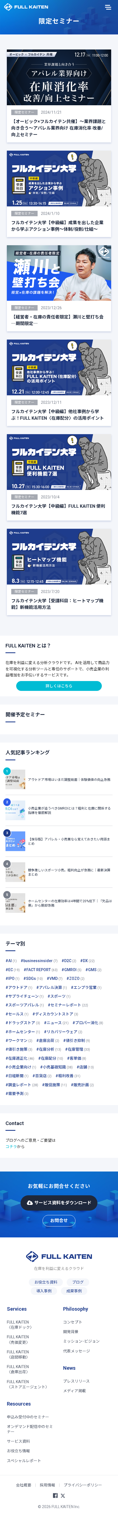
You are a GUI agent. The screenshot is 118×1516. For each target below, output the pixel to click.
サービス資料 (18, 1441)
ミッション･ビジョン (81, 1341)
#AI (11, 961)
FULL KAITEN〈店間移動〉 (18, 1354)
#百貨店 (42, 1076)
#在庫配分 (50, 1058)
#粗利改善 (67, 1076)
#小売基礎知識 (56, 1067)
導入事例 (44, 1291)
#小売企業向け (20, 1067)
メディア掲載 (74, 1391)
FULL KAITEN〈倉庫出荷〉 (18, 1369)
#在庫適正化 (19, 1058)
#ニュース (56, 1023)
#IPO (12, 978)
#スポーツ (59, 996)
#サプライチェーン (24, 996)
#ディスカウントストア (55, 1014)
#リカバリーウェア (63, 1032)
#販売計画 (82, 1085)
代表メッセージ (76, 1351)
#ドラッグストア (22, 1023)
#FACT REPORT (41, 970)
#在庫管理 (77, 1049)
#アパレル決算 (51, 987)
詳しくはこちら (59, 686)
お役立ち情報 (18, 1451)
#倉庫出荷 (47, 1040)
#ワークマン (18, 1040)
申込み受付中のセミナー (28, 1417)
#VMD (55, 978)
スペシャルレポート (24, 1461)
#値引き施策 (18, 1049)
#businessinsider (39, 961)
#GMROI (71, 970)
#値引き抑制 (76, 1040)
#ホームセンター (22, 1032)
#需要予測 (17, 1093)
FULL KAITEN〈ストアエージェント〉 (28, 1384)
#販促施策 (54, 1085)
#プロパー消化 (87, 1023)
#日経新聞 (17, 1076)
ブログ (78, 1282)
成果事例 (74, 1291)
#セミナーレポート (68, 1005)
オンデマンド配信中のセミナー (30, 1429)
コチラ (11, 1146)
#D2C (68, 961)
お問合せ (59, 1220)
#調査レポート (21, 1085)
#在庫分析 (48, 1049)
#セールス (17, 1014)
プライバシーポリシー (83, 1485)
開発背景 (70, 1332)
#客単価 (76, 1058)
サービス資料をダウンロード (62, 1202)
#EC (12, 970)
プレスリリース (76, 1381)
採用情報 (47, 1485)
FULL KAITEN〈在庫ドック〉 (20, 1325)
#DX (87, 961)
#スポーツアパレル (24, 1005)
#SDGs (33, 978)
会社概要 (23, 1485)
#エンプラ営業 (86, 987)
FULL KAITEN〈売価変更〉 (18, 1339)
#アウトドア (18, 987)
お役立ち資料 (45, 1282)
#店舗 (85, 1067)
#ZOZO (75, 978)
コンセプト (72, 1322)
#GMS (93, 970)
